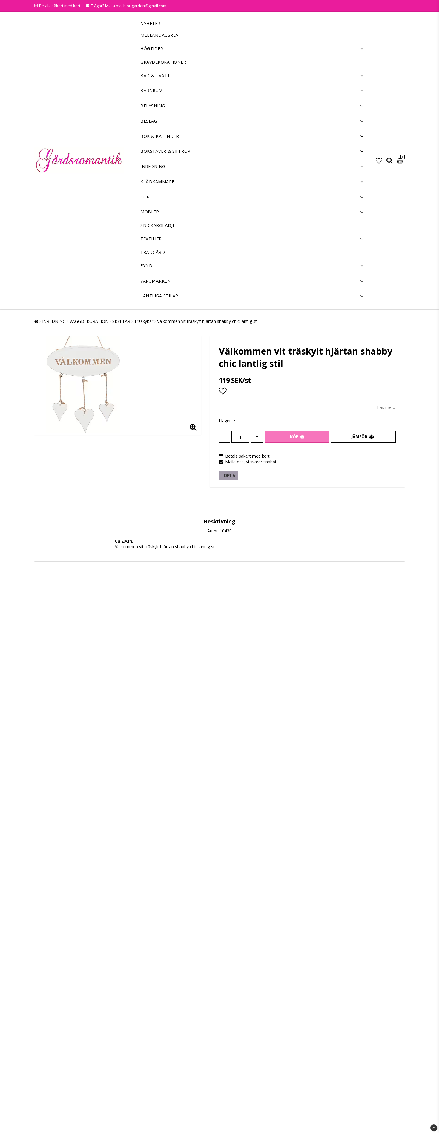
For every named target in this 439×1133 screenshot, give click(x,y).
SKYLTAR (121, 321)
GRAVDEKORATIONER (163, 62)
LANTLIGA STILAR (159, 296)
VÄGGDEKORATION (89, 321)
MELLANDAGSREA (159, 35)
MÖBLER (149, 212)
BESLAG (148, 121)
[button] (379, 160)
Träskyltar (143, 321)
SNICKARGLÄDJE (157, 225)
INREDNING (152, 166)
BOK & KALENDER (159, 136)
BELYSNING (152, 106)
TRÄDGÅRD (152, 252)
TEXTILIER (151, 239)
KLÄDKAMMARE (157, 181)
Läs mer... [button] (386, 407)
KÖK (145, 197)
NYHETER (150, 23)
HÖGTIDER (151, 48)
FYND (146, 265)
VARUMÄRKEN (155, 281)
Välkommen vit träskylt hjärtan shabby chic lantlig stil (208, 321)
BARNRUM (151, 90)
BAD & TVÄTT (155, 75)
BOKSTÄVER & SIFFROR (165, 151)
